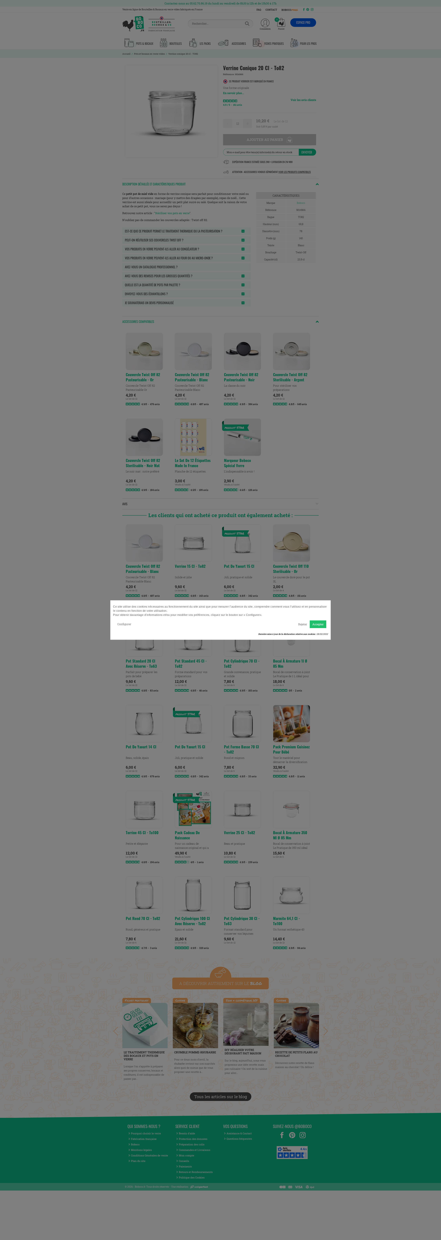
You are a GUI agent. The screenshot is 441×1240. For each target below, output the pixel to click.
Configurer (124, 624)
